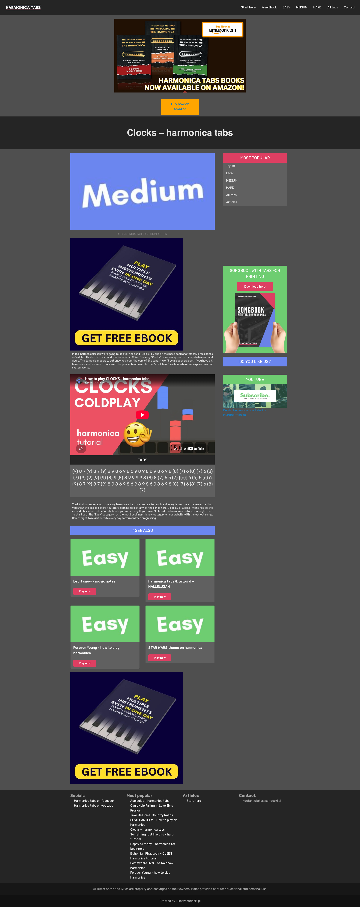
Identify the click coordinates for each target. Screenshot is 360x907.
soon (163, 234)
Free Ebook (269, 7)
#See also (142, 530)
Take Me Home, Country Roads (151, 815)
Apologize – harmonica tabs (149, 801)
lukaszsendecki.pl (188, 901)
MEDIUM (301, 7)
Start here (248, 7)
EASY (286, 7)
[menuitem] (23, 7)
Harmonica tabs (132, 234)
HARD (317, 7)
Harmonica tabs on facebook (94, 801)
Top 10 (230, 166)
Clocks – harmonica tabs (147, 829)
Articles (231, 202)
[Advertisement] (255, 236)
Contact (350, 7)
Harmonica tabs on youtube (93, 805)
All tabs (332, 7)
